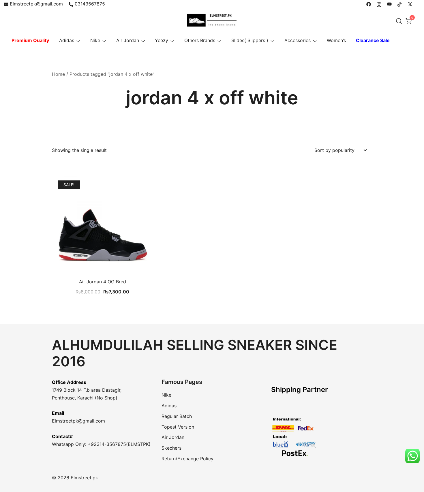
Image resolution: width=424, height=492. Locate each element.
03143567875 (90, 4)
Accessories (297, 40)
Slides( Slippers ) (249, 40)
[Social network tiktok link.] (399, 4)
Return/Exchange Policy (187, 458)
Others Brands (199, 40)
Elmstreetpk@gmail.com (36, 4)
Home (58, 74)
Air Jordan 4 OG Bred (102, 281)
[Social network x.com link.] (410, 4)
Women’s (336, 40)
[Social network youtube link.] (389, 4)
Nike (95, 40)
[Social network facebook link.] (368, 4)
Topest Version (178, 427)
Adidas (66, 40)
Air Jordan (127, 40)
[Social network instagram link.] (379, 4)
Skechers (171, 448)
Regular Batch (177, 416)
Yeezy (161, 40)
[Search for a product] (399, 21)
